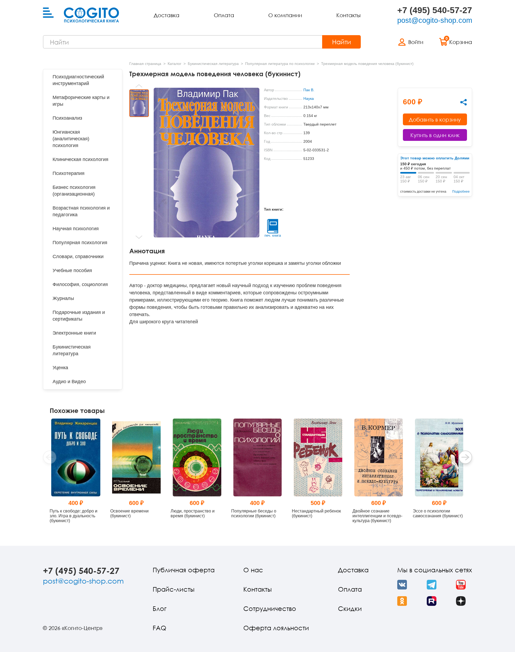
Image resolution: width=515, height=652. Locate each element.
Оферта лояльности (276, 628)
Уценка (60, 367)
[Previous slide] (139, 85)
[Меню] (48, 13)
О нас (253, 570)
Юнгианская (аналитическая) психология (71, 138)
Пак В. (308, 90)
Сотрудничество (269, 608)
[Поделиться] (463, 102)
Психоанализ (67, 118)
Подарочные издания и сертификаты (79, 316)
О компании (285, 15)
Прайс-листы (173, 589)
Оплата (224, 15)
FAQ (159, 628)
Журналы (63, 298)
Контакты (348, 15)
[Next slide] (139, 237)
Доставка (166, 15)
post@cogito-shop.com (434, 20)
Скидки (350, 608)
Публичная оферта (184, 570)
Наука (308, 98)
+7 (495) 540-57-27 (434, 10)
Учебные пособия (72, 270)
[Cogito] (91, 15)
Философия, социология (80, 284)
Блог (160, 608)
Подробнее (461, 191)
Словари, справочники (78, 256)
